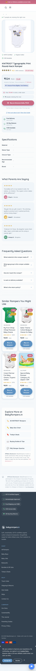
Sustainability (6, 612)
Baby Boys (5, 554)
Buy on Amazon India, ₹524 (19, 103)
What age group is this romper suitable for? (16, 265)
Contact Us (5, 599)
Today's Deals (13, 434)
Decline (17, 660)
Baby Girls (5, 558)
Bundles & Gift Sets (8, 567)
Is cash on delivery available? (13, 280)
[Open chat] (31, 666)
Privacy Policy (6, 626)
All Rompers (5, 549)
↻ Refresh (28, 82)
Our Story (5, 608)
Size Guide (5, 590)
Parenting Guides (7, 621)
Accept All (7, 660)
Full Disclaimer (29, 487)
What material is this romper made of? (16, 257)
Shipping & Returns (8, 585)
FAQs (3, 594)
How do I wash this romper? (13, 273)
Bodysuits (5, 563)
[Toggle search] (6, 7)
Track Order (5, 581)
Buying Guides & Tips (15, 441)
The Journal (5, 617)
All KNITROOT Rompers (16, 421)
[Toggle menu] (10, 7)
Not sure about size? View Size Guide (19, 112)
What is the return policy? (12, 287)
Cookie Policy (24, 651)
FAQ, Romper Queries (15, 448)
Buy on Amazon (10, 344)
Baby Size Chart (14, 427)
